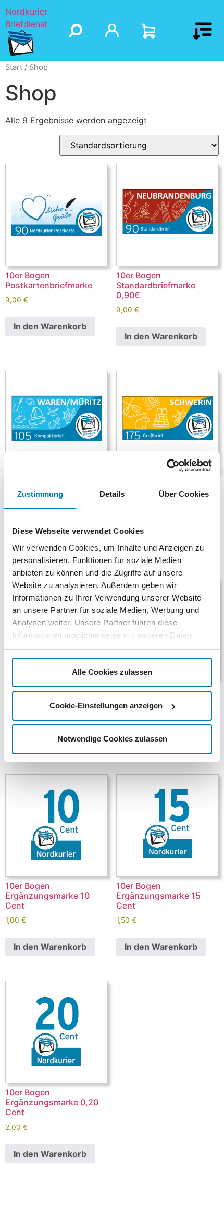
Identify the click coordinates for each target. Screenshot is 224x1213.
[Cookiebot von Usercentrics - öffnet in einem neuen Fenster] (166, 466)
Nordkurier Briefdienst (26, 17)
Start (13, 67)
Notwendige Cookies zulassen (112, 738)
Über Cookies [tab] (184, 494)
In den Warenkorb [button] (50, 326)
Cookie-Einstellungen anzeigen (106, 705)
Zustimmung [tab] (40, 494)
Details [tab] (112, 494)
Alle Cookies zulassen (112, 672)
